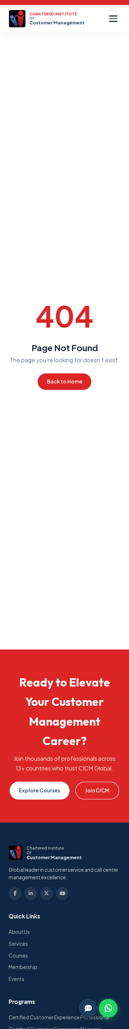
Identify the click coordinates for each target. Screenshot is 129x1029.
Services (18, 944)
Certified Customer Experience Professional (59, 1017)
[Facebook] (15, 893)
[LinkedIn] (30, 893)
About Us (19, 932)
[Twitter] (46, 893)
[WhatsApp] (108, 1008)
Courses (18, 956)
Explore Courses (39, 790)
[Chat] (88, 1008)
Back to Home (64, 381)
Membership (23, 967)
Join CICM (97, 790)
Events (16, 979)
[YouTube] (62, 893)
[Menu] (113, 19)
